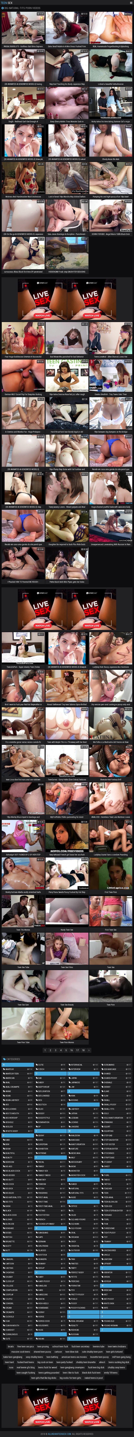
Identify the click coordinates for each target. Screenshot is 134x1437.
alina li (102, 1362)
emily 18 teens (110, 1372)
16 (71, 1050)
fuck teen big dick (96, 1367)
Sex (6, 2)
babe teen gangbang (12, 1357)
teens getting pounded (49, 1372)
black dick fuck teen (91, 1372)
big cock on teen (45, 1362)
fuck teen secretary (80, 1346)
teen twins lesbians (117, 1346)
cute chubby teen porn (92, 1351)
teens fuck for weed (47, 1367)
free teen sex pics (25, 1346)
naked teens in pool (94, 1378)
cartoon (58, 1351)
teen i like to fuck (71, 1372)
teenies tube (98, 1346)
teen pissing (43, 1346)
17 (77, 1050)
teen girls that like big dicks (43, 1378)
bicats (11, 1346)
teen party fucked (65, 1362)
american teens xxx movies (74, 1357)
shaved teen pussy (42, 1351)
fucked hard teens (25, 1362)
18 (83, 1050)
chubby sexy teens (116, 1367)
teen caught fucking (26, 1372)
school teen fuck (60, 1346)
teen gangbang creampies (72, 1367)
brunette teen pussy (99, 1357)
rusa (11, 1367)
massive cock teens (20, 1351)
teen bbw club (72, 1351)
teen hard (9, 1362)
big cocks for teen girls (70, 1378)
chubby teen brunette (86, 1362)
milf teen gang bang (121, 1357)
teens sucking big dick (119, 1362)
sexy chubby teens (34, 1357)
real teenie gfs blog (26, 1367)
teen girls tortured (114, 1351)
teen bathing (52, 1357)
